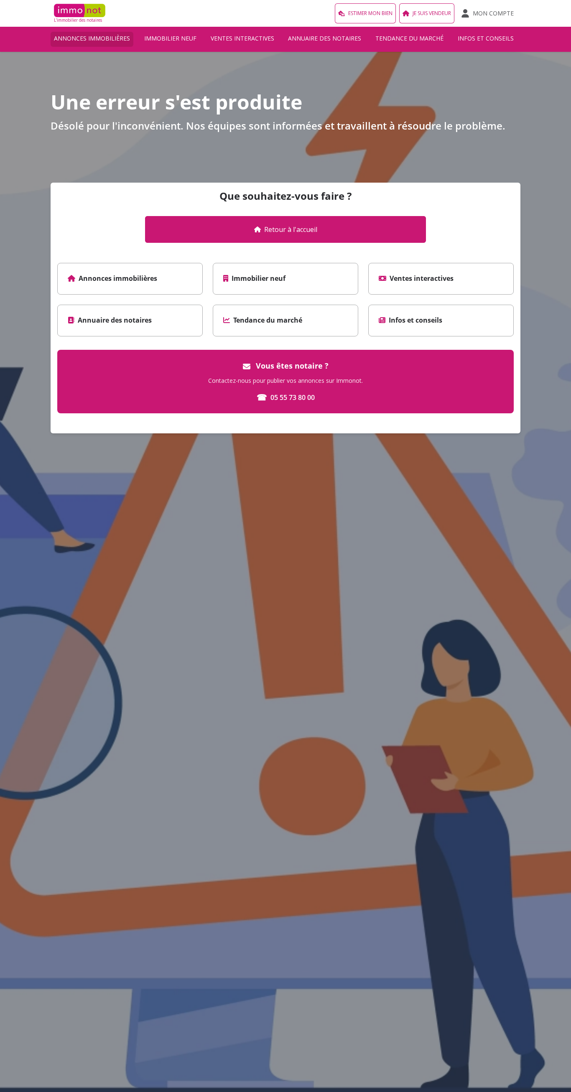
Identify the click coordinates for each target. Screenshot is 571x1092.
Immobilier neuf (170, 38)
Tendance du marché (409, 38)
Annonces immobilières (92, 38)
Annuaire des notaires (324, 38)
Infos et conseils (486, 38)
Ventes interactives (242, 38)
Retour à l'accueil (290, 229)
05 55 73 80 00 (286, 397)
